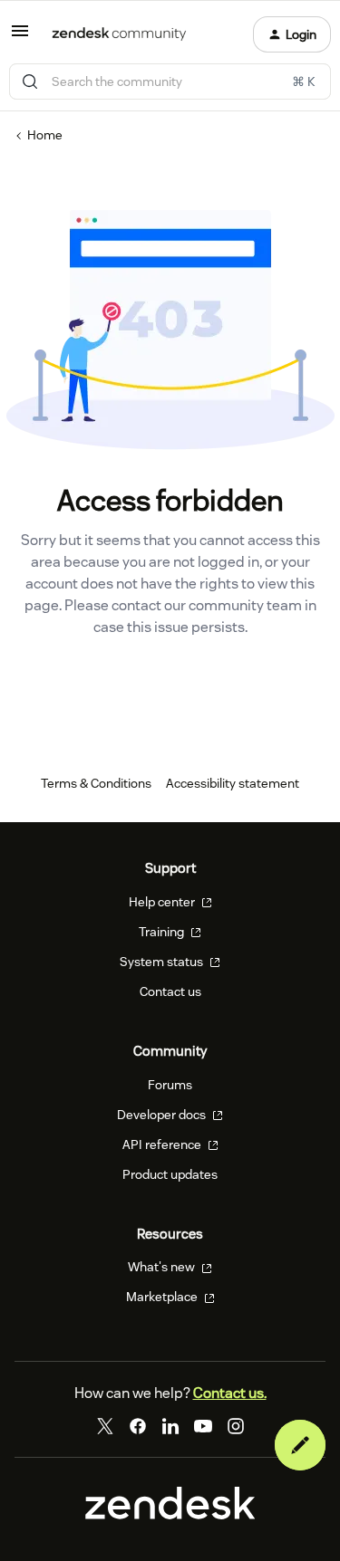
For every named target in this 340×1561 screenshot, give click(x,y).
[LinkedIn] (170, 1426)
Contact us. (230, 1393)
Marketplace (163, 1296)
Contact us (170, 991)
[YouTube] (203, 1426)
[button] (20, 37)
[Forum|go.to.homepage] (119, 34)
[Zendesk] (170, 1515)
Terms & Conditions (96, 783)
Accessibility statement (232, 783)
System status (163, 961)
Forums (170, 1085)
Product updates (170, 1174)
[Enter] (30, 81)
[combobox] (170, 81)
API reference (163, 1144)
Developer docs (163, 1114)
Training (163, 932)
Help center (163, 902)
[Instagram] (236, 1426)
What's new (163, 1267)
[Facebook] (138, 1426)
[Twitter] (105, 1426)
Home (45, 135)
